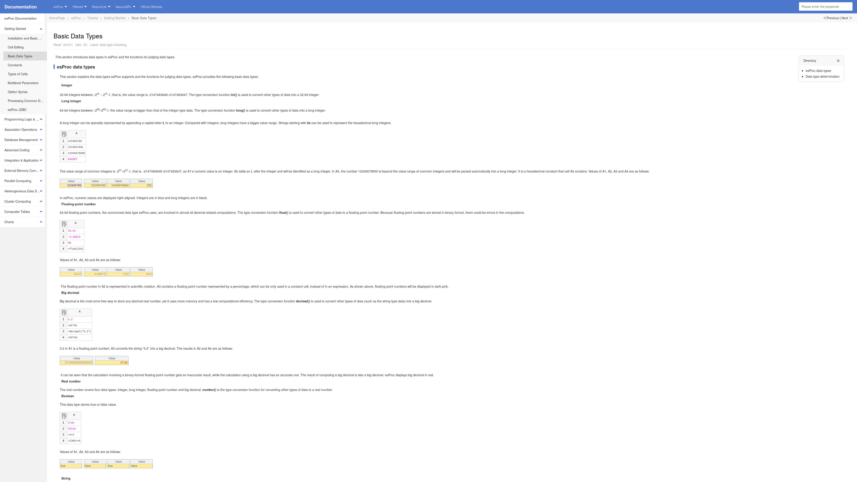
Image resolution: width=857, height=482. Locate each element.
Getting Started (15, 28)
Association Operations (20, 129)
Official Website (151, 6)
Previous (831, 18)
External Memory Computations (24, 170)
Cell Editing (16, 47)
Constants (15, 65)
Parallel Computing (17, 181)
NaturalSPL (124, 6)
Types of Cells (18, 74)
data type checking (113, 44)
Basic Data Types (20, 56)
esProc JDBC (17, 109)
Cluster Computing (17, 201)
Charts (9, 222)
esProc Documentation (20, 18)
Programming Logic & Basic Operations (24, 119)
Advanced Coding (16, 150)
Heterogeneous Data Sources (24, 191)
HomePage (57, 18)
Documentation (20, 6)
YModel (77, 6)
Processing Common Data (26, 100)
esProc (58, 6)
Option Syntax (18, 91)
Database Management (21, 139)
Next (847, 18)
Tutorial (92, 18)
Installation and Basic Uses (27, 38)
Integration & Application (21, 160)
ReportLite (99, 6)
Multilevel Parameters (23, 83)
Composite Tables (17, 211)
